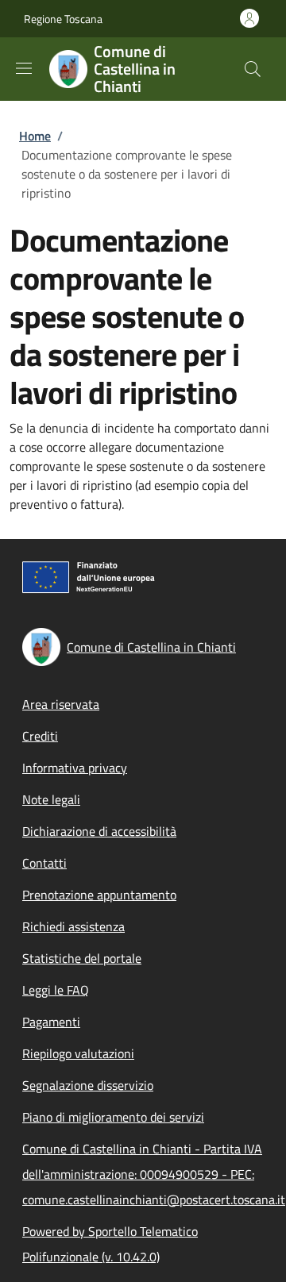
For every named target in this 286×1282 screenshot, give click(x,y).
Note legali (51, 799)
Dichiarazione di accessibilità (99, 831)
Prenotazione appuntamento (99, 894)
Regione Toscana (63, 18)
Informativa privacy (74, 767)
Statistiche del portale (81, 958)
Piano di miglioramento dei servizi (113, 1116)
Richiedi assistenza (73, 926)
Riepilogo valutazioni (78, 1053)
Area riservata (60, 704)
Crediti (40, 735)
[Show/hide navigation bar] (24, 68)
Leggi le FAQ (55, 989)
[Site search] (252, 69)
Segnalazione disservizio (87, 1085)
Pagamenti (51, 1021)
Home (35, 135)
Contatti (44, 862)
